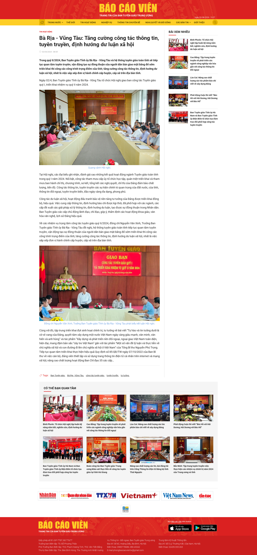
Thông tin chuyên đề (128, 22)
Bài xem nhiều (179, 32)
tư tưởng (125, 375)
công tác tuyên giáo (95, 375)
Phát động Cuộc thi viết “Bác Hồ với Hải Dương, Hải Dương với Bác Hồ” (203, 98)
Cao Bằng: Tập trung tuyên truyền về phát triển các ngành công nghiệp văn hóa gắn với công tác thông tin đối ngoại (203, 63)
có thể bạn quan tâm (60, 388)
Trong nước (54, 22)
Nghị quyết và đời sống (158, 22)
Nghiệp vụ (106, 22)
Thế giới (70, 22)
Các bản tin (182, 22)
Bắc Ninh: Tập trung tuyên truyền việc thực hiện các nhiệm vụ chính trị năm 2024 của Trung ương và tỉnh (193, 469)
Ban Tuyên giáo (58, 375)
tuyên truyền (112, 375)
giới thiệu (199, 22)
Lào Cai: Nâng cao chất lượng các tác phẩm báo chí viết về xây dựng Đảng (203, 80)
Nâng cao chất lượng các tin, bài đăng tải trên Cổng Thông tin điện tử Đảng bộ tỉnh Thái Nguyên (149, 469)
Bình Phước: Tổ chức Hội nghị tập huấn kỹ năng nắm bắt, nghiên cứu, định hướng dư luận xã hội (203, 44)
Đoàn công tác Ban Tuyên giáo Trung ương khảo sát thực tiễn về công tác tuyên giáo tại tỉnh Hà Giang (106, 469)
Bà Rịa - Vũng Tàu (75, 375)
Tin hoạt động (88, 22)
